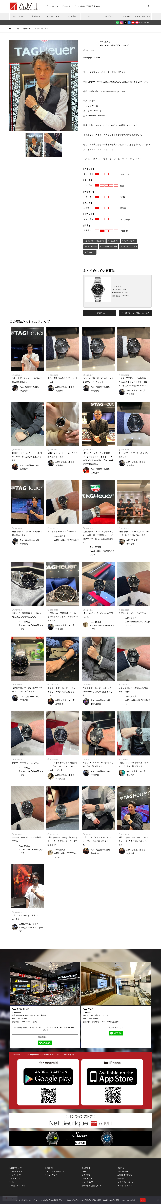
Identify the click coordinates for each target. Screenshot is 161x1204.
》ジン (12, 1182)
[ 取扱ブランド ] (15, 1168)
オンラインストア (54, 16)
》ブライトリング (16, 1172)
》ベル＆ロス (14, 1179)
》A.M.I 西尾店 (51, 1175)
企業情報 (121, 1179)
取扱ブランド (18, 16)
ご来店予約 (100, 313)
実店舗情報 (36, 16)
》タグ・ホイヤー (16, 1175)
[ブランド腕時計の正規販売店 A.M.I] (25, 6)
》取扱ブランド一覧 (17, 1186)
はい (142, 1200)
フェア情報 (71, 16)
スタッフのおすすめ (143, 16)
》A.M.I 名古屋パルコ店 (54, 1172)
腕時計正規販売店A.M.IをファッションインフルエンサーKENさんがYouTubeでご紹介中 (45, 1029)
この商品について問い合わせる (135, 313)
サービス (89, 16)
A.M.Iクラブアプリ (124, 1175)
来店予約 (121, 1168)
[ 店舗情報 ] (49, 1168)
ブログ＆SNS (125, 16)
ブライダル (107, 16)
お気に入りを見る (145, 22)
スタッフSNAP (87, 1182)
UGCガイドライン (124, 1186)
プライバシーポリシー (126, 1182)
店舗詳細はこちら (45, 1037)
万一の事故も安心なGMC (92, 1186)
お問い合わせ (122, 1172)
